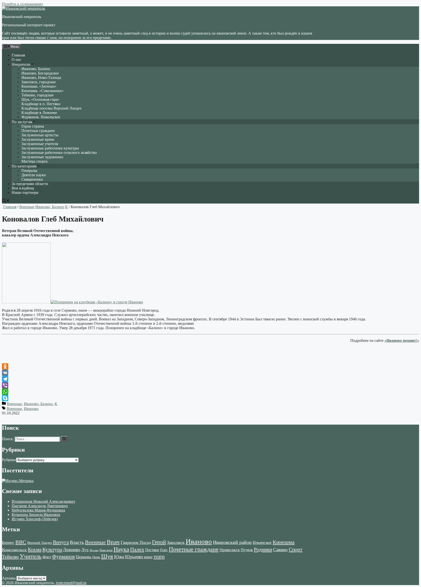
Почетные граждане (38, 131)
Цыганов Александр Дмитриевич (40, 506)
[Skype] (210, 398)
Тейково (10, 556)
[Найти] (64, 438)
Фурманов (63, 556)
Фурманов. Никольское (40, 117)
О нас (16, 59)
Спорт (295, 549)
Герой (159, 542)
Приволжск (230, 550)
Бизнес (8, 542)
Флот (46, 557)
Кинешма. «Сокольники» (42, 91)
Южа (119, 556)
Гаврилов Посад (136, 542)
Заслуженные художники (42, 157)
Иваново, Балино (35, 69)
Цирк (96, 557)
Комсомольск (14, 549)
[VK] (210, 373)
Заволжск (176, 542)
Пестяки (152, 550)
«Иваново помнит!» (401, 340)
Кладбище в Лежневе (39, 113)
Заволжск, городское (38, 82)
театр (159, 556)
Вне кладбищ (23, 188)
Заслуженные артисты (39, 135)
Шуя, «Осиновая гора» (40, 99)
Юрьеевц (134, 556)
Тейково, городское (37, 95)
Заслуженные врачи (37, 139)
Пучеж (247, 549)
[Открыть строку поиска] (6, 201)
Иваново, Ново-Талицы (41, 77)
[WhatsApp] (210, 392)
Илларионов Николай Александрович (43, 501)
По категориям (24, 166)
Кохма (34, 549)
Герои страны (32, 126)
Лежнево (71, 549)
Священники (32, 179)
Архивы (9, 578)
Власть (77, 542)
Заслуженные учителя (39, 144)
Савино (280, 549)
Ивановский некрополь (21, 17)
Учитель (30, 556)
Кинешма (284, 542)
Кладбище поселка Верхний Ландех (51, 108)
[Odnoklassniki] (210, 366)
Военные (26, 207)
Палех (137, 549)
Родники (263, 549)
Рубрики (9, 460)
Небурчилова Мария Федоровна (38, 510)
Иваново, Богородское (40, 73)
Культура (52, 549)
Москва (94, 550)
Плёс (164, 550)
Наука (121, 549)
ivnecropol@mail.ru (71, 583)
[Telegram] (210, 379)
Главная (18, 55)
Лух (85, 549)
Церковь (83, 556)
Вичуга (61, 542)
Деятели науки (33, 175)
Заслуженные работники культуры (50, 148)
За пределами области (30, 184)
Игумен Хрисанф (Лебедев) (35, 519)
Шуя (107, 556)
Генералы (29, 170)
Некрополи (21, 64)
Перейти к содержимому (22, 4)
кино (148, 557)
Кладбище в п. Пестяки (40, 104)
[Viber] (210, 385)
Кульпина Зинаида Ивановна (36, 514)
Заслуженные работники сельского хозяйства (59, 152)
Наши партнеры (25, 192)
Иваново (31, 409)
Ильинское (262, 542)
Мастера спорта (34, 161)
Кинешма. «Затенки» (39, 86)
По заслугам (22, 122)
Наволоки (106, 550)
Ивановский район (232, 542)
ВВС (20, 542)
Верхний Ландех (39, 543)
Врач (113, 542)
